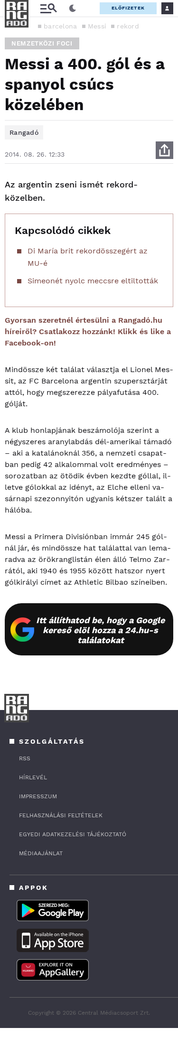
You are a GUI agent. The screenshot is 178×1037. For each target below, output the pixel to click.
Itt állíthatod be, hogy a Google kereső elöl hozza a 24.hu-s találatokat (100, 630)
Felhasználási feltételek (61, 815)
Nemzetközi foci (42, 43)
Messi (97, 26)
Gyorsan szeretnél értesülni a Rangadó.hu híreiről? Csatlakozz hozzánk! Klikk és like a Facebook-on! (88, 331)
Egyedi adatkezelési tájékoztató (72, 834)
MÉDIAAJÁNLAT (41, 853)
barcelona (60, 26)
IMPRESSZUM (38, 796)
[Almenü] (48, 8)
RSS (24, 758)
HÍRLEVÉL (33, 777)
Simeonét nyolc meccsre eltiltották (93, 280)
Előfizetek (128, 7)
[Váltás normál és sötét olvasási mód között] (72, 8)
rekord (128, 26)
